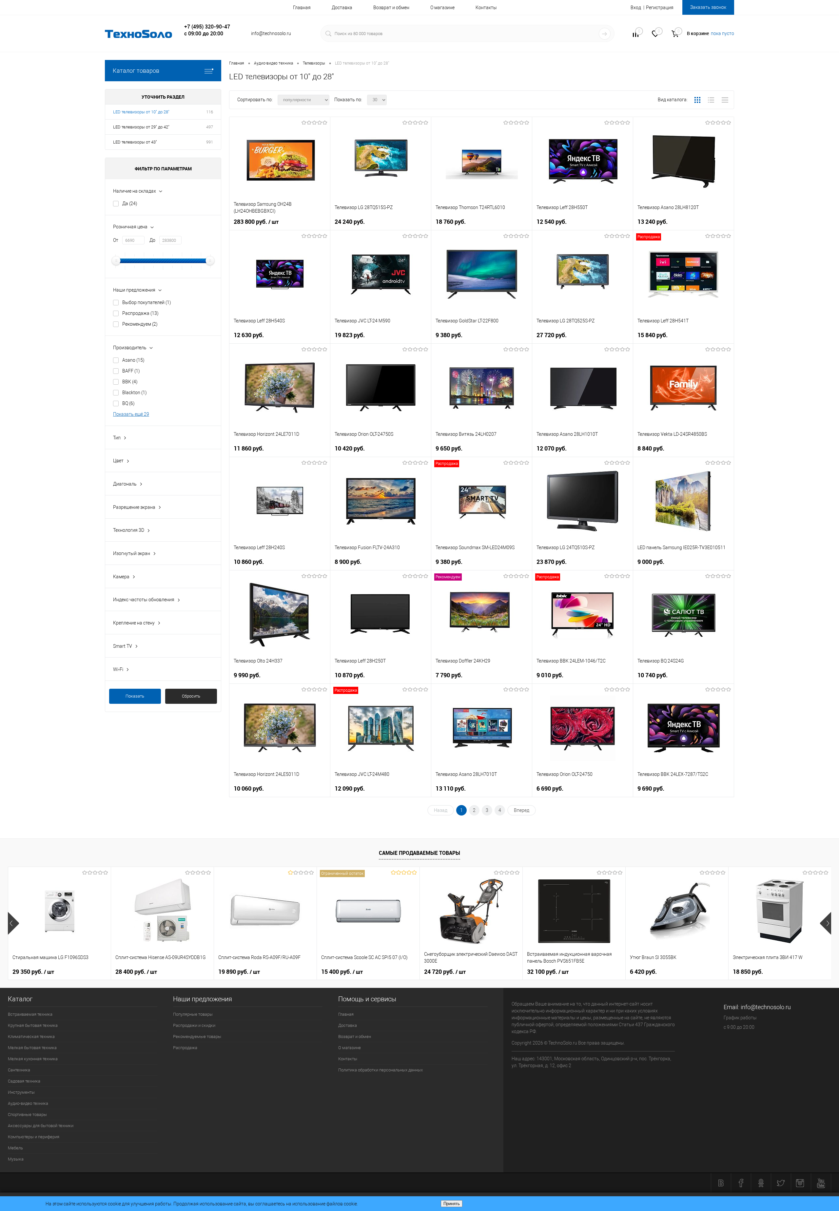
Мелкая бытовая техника (32, 1047)
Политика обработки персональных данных (380, 1069)
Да (129, 203)
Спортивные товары (27, 1114)
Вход (636, 7)
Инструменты (21, 1092)
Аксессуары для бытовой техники (40, 1125)
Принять (451, 1203)
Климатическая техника (31, 1036)
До (152, 240)
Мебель (15, 1147)
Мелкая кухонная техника (33, 1058)
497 (209, 127)
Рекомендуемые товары (197, 1036)
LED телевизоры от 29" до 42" (141, 127)
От (115, 240)
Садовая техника (24, 1081)
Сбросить (191, 696)
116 (209, 111)
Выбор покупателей (146, 302)
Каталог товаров (136, 70)
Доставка (342, 7)
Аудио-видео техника (28, 1103)
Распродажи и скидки (194, 1025)
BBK (130, 381)
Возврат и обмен (391, 7)
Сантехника (19, 1069)
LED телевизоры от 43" (135, 142)
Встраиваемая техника (30, 1014)
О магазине (442, 7)
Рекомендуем (140, 324)
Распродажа (140, 313)
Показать (135, 696)
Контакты (486, 7)
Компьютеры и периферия (33, 1136)
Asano (133, 360)
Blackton (134, 392)
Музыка (16, 1159)
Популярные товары (193, 1014)
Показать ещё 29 (131, 414)
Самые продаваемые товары (419, 852)
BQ (128, 403)
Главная (302, 7)
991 (209, 142)
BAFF (131, 371)
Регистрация (659, 7)
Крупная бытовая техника (33, 1025)
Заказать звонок (708, 7)
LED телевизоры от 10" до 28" (141, 111)
